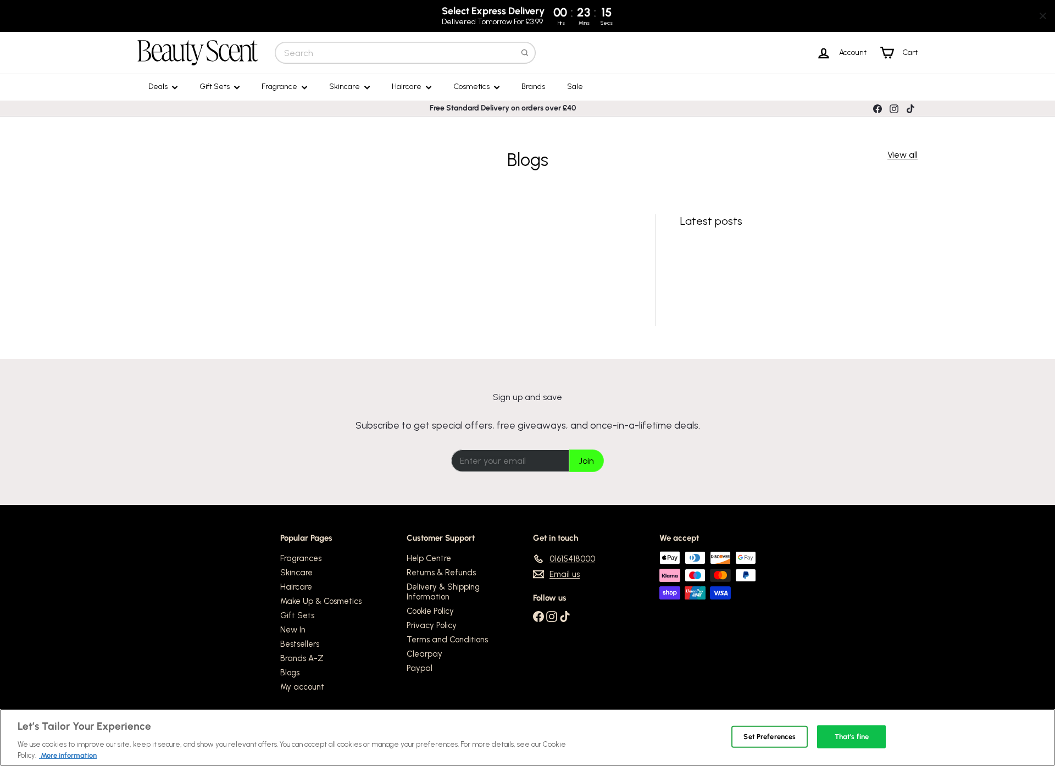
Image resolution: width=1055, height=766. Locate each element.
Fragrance (280, 86)
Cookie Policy (430, 611)
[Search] (525, 53)
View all (902, 154)
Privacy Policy (432, 625)
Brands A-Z (302, 658)
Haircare (407, 86)
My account (302, 687)
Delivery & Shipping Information (443, 592)
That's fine (852, 736)
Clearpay (424, 654)
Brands (533, 86)
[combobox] (405, 53)
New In (293, 630)
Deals (158, 86)
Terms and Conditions (447, 640)
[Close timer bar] (1043, 16)
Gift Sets (215, 86)
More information (68, 755)
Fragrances (300, 558)
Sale (575, 86)
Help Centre (429, 558)
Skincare (345, 86)
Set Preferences (769, 736)
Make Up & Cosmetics (321, 601)
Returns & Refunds (441, 573)
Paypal (419, 668)
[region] (527, 737)
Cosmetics (472, 86)
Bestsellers (299, 644)
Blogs (289, 673)
